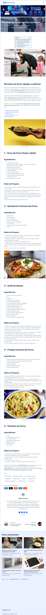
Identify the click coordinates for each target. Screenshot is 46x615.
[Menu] (43, 2)
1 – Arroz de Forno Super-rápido (22, 40)
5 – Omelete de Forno (20, 46)
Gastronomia (26, 25)
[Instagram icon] (26, 512)
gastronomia (7, 478)
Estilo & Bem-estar (28, 554)
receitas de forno (31, 478)
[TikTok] (9, 610)
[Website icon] (24, 512)
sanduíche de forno (22, 481)
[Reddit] (25, 488)
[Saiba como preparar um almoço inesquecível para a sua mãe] (12, 542)
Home (3, 579)
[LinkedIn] (20, 488)
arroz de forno (8, 476)
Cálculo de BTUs (24, 579)
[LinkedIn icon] (22, 512)
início (3, 27)
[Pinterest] (16, 488)
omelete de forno (16, 478)
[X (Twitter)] (11, 488)
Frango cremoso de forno (30, 476)
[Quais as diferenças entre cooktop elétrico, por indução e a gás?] (34, 563)
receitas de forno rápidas (10, 481)
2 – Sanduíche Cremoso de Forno (23, 42)
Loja (7, 579)
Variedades (11, 554)
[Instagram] (6, 610)
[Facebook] (6, 488)
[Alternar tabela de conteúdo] (29, 38)
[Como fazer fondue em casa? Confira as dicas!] (34, 542)
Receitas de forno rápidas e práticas (23, 39)
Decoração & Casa (6, 575)
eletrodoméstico (26, 95)
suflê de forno (31, 481)
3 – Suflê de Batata (19, 43)
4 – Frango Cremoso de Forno (22, 45)
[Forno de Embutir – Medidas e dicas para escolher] (12, 563)
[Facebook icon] (19, 512)
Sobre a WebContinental (14, 579)
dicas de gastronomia (18, 476)
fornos (21, 466)
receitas (24, 478)
